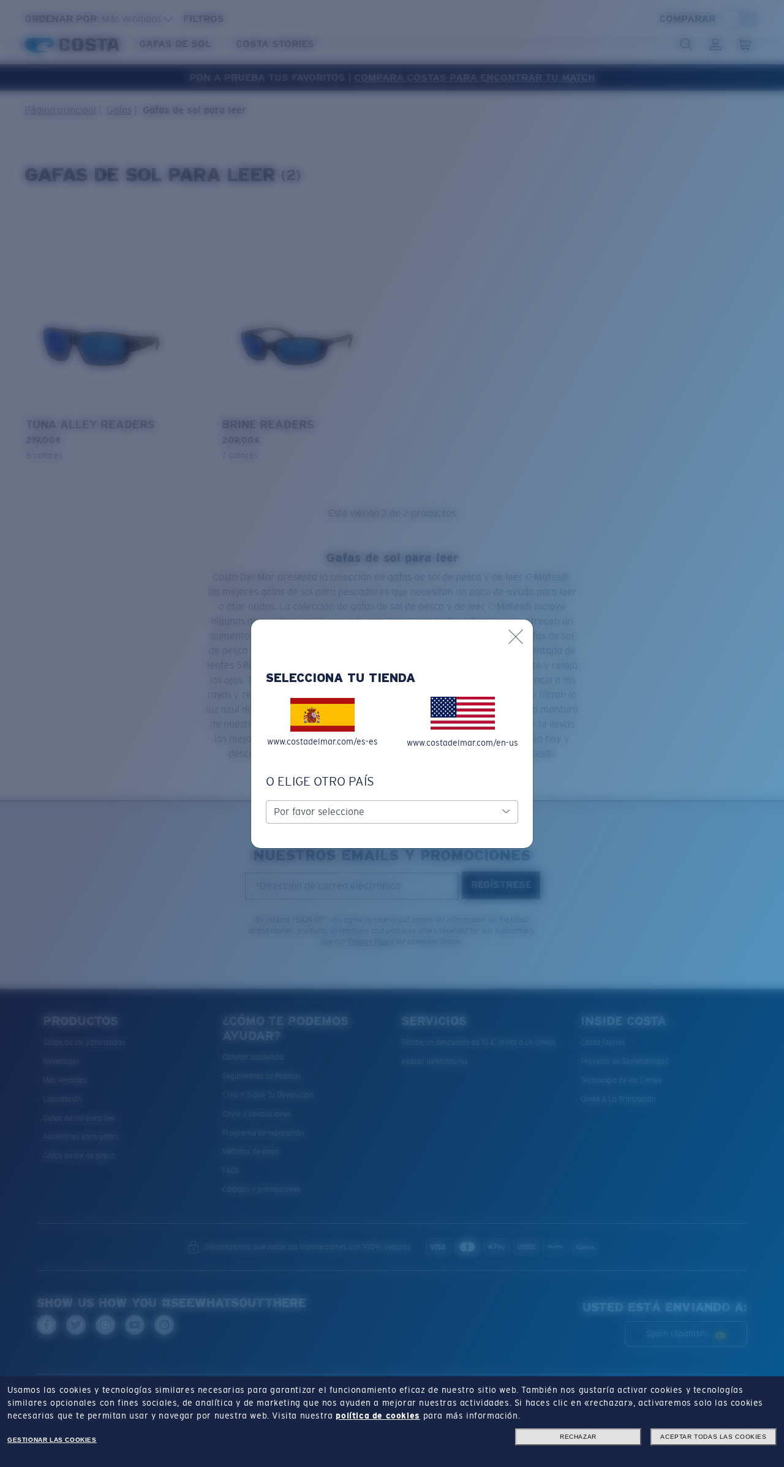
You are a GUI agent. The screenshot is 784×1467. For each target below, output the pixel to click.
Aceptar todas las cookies (713, 1436)
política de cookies (378, 1415)
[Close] (516, 637)
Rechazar (578, 1436)
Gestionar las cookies (52, 1439)
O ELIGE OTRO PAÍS (320, 781)
